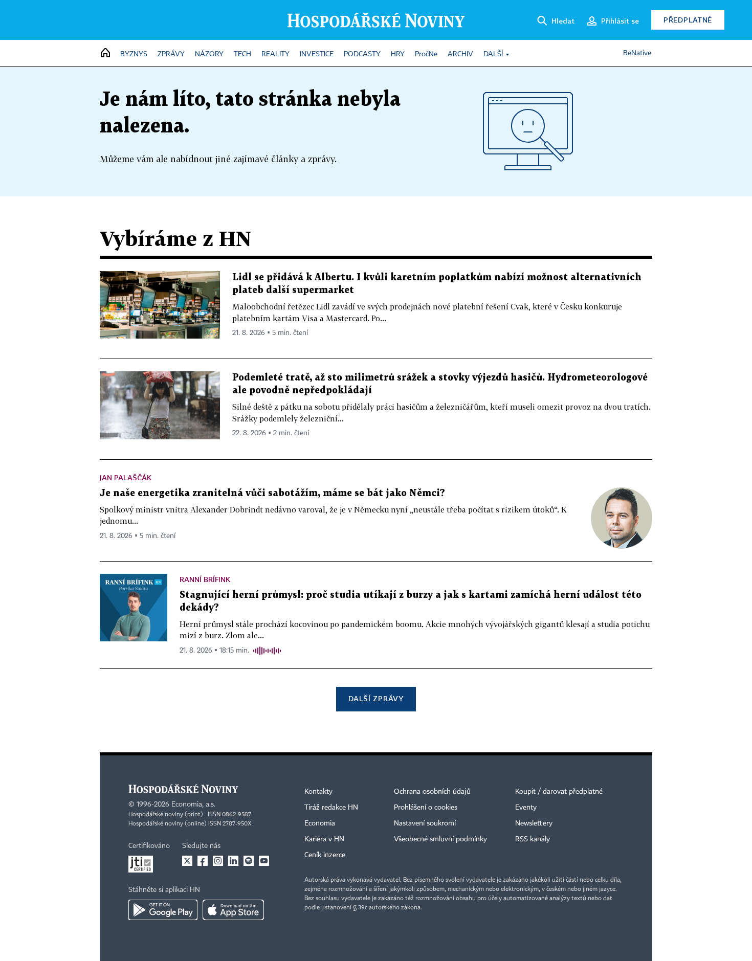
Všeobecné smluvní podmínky (440, 839)
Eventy (526, 807)
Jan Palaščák (125, 477)
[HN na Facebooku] (202, 861)
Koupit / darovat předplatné (559, 791)
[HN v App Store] (233, 910)
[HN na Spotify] (249, 861)
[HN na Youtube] (264, 861)
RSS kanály (532, 839)
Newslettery (533, 823)
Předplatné (687, 19)
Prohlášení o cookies (425, 807)
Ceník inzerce (324, 855)
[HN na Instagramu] (218, 861)
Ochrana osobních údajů (432, 791)
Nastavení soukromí (425, 823)
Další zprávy (375, 698)
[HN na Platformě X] (187, 861)
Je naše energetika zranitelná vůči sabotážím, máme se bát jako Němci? (272, 493)
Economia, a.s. (193, 804)
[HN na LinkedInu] (233, 861)
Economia (319, 823)
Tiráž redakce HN (331, 807)
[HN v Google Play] (162, 910)
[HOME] (105, 53)
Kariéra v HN (324, 839)
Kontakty (318, 791)
